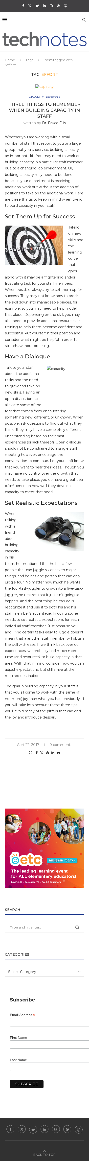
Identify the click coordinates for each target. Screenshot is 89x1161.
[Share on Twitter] (42, 753)
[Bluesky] (37, 6)
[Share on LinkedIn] (52, 753)
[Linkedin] (44, 6)
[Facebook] (23, 6)
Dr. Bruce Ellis (54, 123)
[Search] (84, 20)
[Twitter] (29, 6)
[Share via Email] (58, 753)
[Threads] (65, 6)
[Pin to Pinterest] (47, 753)
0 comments (60, 745)
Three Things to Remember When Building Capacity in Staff (45, 110)
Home (10, 60)
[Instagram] (51, 6)
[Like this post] (30, 753)
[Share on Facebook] (37, 753)
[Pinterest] (58, 6)
